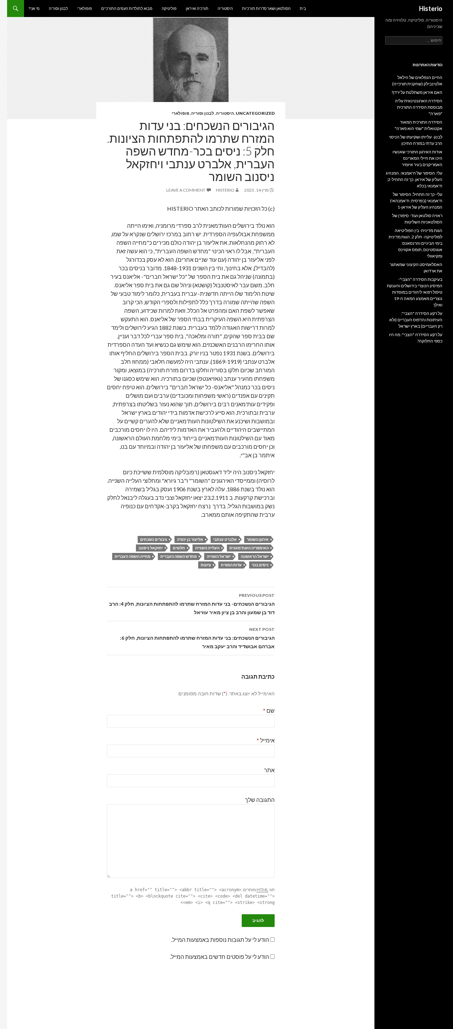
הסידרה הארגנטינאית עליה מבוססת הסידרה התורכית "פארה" (418, 107)
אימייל (266, 740)
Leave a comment (185, 190)
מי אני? (34, 8)
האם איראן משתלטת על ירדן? (416, 92)
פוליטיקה (169, 8)
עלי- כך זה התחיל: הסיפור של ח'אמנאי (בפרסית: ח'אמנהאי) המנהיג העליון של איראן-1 (416, 201)
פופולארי (84, 8)
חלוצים (179, 547)
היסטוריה (225, 8)
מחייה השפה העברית (132, 556)
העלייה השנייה (207, 547)
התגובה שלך (260, 799)
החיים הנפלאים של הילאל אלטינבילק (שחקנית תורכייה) (417, 80)
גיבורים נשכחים (153, 539)
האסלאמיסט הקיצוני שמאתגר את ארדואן (416, 267)
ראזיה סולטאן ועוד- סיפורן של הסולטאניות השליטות (417, 219)
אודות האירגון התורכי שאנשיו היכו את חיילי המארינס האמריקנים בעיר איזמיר (417, 158)
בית (303, 8)
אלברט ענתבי (225, 539)
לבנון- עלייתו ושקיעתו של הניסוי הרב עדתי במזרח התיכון (415, 140)
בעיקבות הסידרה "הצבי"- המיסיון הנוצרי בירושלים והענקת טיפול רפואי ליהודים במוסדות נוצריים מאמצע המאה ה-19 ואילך (414, 292)
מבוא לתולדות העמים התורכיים (127, 8)
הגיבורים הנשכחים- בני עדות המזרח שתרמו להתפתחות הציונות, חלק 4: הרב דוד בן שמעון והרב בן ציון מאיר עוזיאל (192, 604)
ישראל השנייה (219, 556)
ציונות (206, 564)
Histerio (430, 8)
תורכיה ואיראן (197, 8)
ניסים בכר (260, 564)
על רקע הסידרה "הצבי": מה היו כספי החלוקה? (415, 338)
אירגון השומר (258, 539)
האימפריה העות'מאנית (249, 547)
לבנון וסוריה (58, 8)
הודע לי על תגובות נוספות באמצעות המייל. (220, 939)
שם (269, 710)
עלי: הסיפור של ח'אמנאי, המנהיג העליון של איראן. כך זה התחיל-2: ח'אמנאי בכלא (414, 179)
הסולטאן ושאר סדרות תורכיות (266, 8)
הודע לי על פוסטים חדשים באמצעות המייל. (219, 956)
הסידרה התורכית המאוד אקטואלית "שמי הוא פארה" (418, 125)
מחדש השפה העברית (178, 556)
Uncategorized (255, 113)
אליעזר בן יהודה (190, 539)
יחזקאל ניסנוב (150, 547)
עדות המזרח (231, 564)
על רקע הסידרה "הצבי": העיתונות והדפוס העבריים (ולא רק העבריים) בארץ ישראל (415, 320)
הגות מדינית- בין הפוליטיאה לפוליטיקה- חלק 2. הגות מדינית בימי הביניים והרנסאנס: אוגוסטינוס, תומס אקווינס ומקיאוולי (415, 243)
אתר (269, 770)
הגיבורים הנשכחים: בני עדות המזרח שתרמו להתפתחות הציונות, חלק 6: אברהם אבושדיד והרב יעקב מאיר (197, 638)
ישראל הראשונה (255, 556)
